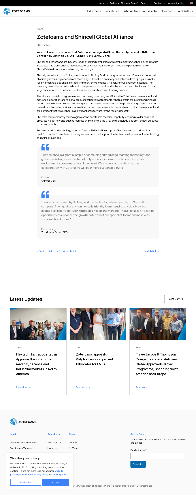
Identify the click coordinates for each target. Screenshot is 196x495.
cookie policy (60, 474)
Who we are (131, 11)
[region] (40, 471)
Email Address (138, 450)
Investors (167, 11)
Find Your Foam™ (130, 3)
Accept (56, 482)
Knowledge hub (176, 3)
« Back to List (44, 251)
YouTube (73, 448)
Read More (22, 387)
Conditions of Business (21, 448)
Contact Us (160, 3)
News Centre (150, 11)
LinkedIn (73, 442)
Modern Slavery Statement (23, 442)
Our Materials (111, 11)
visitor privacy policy (37, 474)
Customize (25, 482)
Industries (93, 11)
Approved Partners (109, 3)
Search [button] (144, 3)
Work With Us (185, 11)
